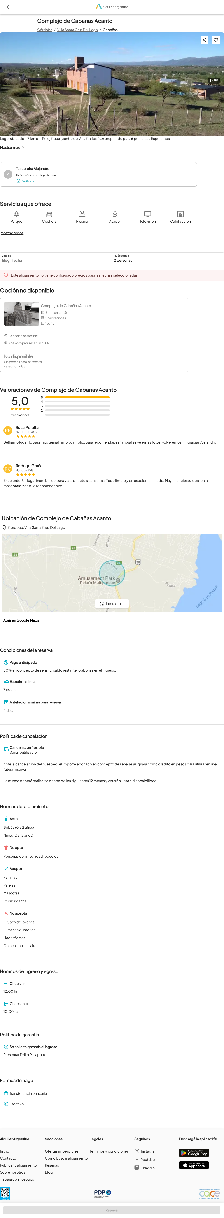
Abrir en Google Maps (21, 620)
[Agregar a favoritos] (216, 40)
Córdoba (44, 29)
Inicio (4, 1151)
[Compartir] (204, 40)
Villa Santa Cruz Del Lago (77, 29)
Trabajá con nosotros (17, 1179)
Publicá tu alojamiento (18, 1165)
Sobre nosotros (12, 1172)
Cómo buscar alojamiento (66, 1158)
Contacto (8, 1158)
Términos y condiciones (109, 1151)
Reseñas (52, 1165)
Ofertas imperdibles (62, 1151)
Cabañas (110, 29)
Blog (49, 1172)
